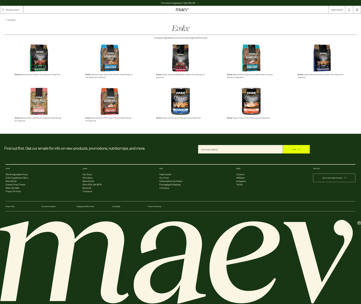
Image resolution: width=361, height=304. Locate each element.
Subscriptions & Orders (170, 181)
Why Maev (87, 177)
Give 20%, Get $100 (92, 184)
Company (164, 187)
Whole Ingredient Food (16, 174)
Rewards (86, 187)
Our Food (164, 177)
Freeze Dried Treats (15, 184)
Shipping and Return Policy (85, 206)
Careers (240, 174)
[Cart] (357, 9)
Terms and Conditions (48, 206)
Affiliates (240, 177)
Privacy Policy (10, 206)
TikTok (239, 184)
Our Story (87, 174)
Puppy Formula (13, 191)
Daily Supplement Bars (17, 177)
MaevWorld (88, 181)
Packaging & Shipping (169, 184)
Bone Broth (11, 181)
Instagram (241, 181)
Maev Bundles (13, 187)
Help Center (337, 9)
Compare (87, 191)
